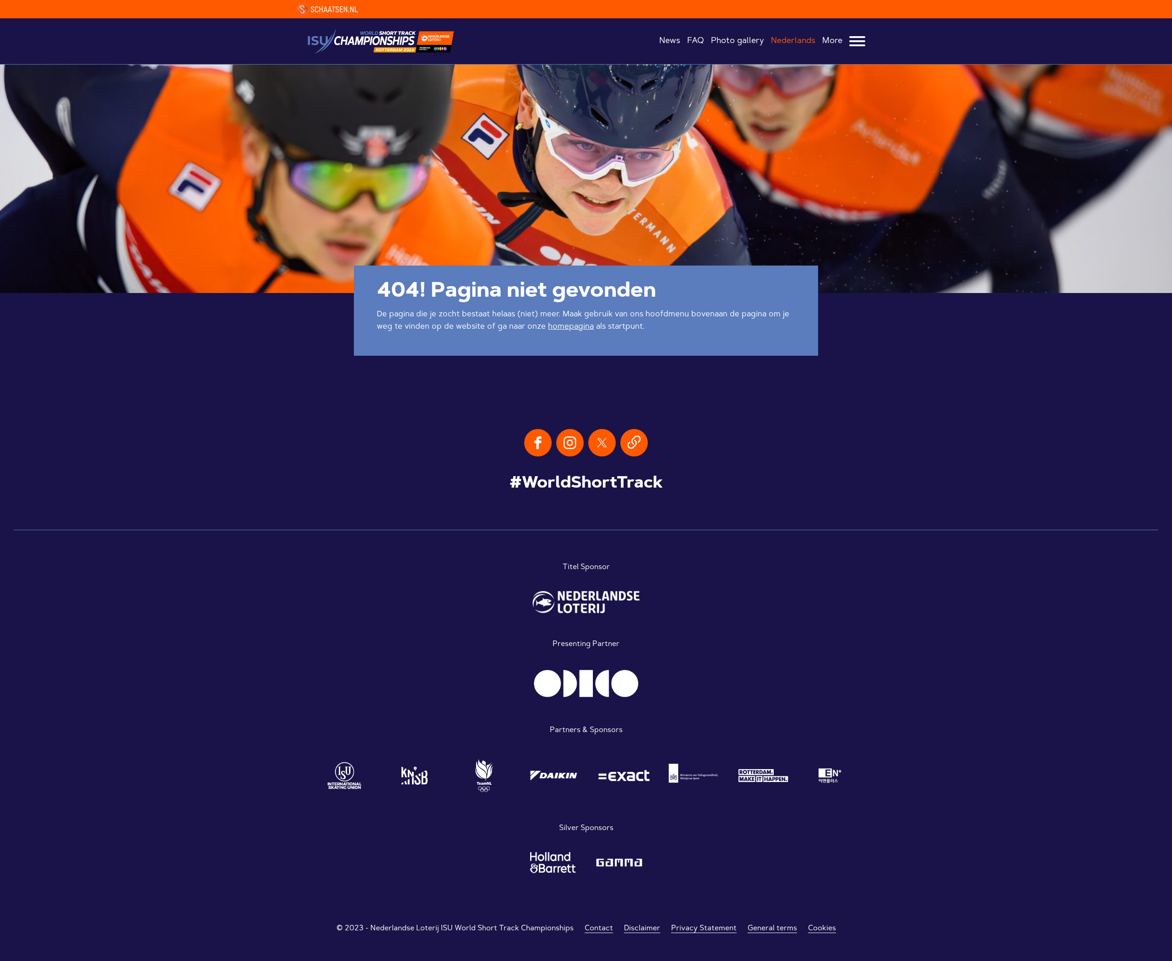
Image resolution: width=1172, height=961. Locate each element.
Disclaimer (642, 928)
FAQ (695, 41)
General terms (772, 928)
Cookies (822, 928)
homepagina (571, 327)
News (669, 41)
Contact (599, 928)
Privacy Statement (704, 928)
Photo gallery (737, 41)
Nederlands (793, 41)
